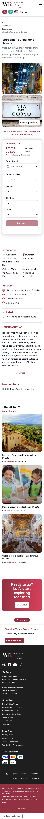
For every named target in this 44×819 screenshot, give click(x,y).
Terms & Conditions (10, 741)
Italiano (24, 773)
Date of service (13, 161)
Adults (9, 186)
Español (34, 773)
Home (4, 22)
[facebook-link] (9, 665)
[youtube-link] (15, 665)
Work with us (7, 724)
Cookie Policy (7, 738)
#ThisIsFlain (22, 808)
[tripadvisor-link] (4, 665)
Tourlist (5, 25)
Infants (9, 209)
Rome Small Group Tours (11, 714)
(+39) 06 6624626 (9, 690)
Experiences (7, 29)
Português (34, 778)
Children (10, 198)
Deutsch (24, 778)
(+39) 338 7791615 (9, 693)
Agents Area (7, 721)
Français (13, 778)
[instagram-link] (20, 665)
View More (20, 373)
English (13, 773)
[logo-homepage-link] (12, 5)
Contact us (22, 604)
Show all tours (9, 411)
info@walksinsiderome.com (13, 688)
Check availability (14, 640)
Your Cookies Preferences (12, 745)
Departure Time (13, 174)
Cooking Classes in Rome (12, 707)
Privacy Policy (7, 735)
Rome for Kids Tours (10, 711)
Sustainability (7, 717)
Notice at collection (12, 816)
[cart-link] (25, 11)
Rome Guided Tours (10, 704)
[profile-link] (21, 11)
